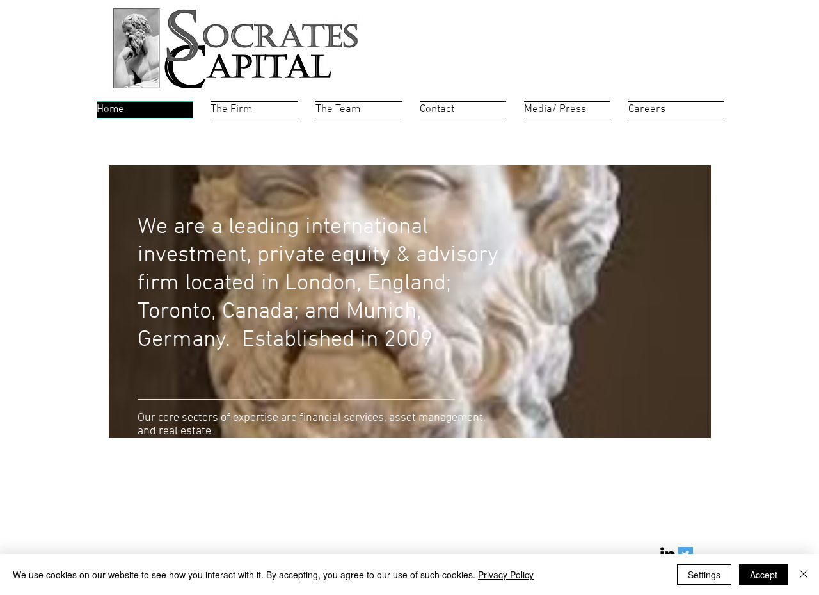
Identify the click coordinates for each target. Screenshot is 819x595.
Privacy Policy (506, 574)
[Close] (803, 574)
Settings (704, 574)
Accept (763, 574)
